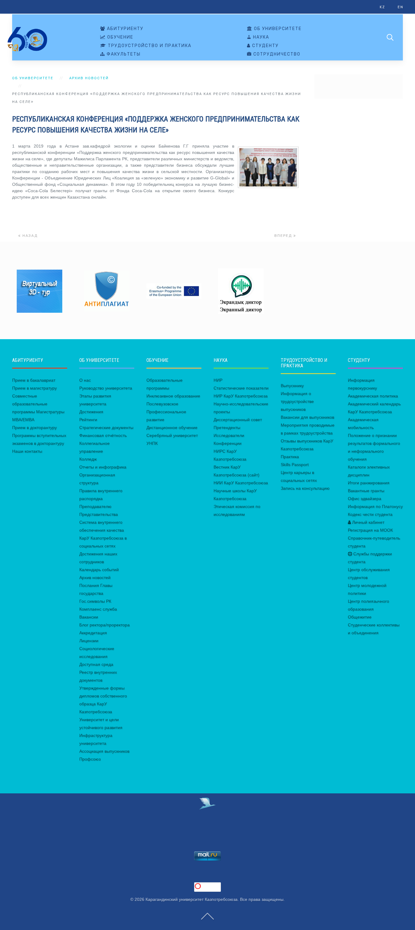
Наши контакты (27, 451)
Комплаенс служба (98, 609)
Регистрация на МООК (370, 530)
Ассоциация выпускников (104, 751)
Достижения (91, 411)
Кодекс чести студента (370, 514)
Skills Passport (295, 464)
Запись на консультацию (305, 488)
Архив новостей (89, 78)
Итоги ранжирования (368, 482)
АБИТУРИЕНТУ (124, 28)
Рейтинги (88, 419)
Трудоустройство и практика (148, 45)
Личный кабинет (367, 522)
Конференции (228, 443)
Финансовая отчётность (103, 435)
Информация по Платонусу (375, 506)
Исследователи (229, 435)
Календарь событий (99, 569)
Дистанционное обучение (171, 427)
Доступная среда (96, 664)
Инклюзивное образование (173, 395)
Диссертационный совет (238, 419)
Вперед (283, 235)
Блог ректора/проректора (104, 624)
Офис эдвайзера (364, 498)
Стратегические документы (106, 427)
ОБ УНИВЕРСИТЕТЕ (277, 28)
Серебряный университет (172, 435)
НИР (218, 380)
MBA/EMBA (23, 419)
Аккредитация (93, 632)
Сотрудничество (276, 54)
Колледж (88, 459)
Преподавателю (95, 506)
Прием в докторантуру (34, 427)
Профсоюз (90, 759)
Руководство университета (105, 388)
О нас (85, 380)
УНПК (152, 443)
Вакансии (88, 617)
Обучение (119, 37)
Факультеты (123, 54)
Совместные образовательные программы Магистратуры (38, 403)
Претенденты (227, 427)
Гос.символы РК (95, 601)
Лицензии (88, 640)
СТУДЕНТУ (265, 45)
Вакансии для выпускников (307, 417)
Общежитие (360, 617)
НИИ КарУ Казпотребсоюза (241, 482)
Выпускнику (292, 385)
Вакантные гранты (366, 490)
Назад (29, 235)
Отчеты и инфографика (102, 467)
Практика (290, 456)
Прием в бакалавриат (33, 380)
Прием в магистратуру (34, 388)
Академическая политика (373, 395)
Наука (260, 37)
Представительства (98, 514)
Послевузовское (162, 403)
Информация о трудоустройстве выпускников (297, 401)
